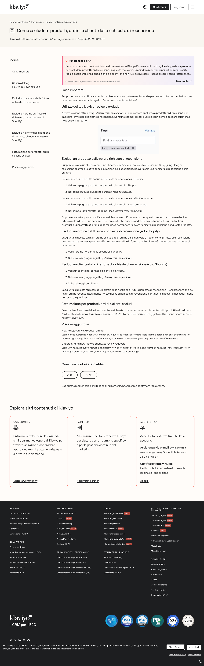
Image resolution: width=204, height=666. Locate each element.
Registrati (179, 7)
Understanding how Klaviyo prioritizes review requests (93, 343)
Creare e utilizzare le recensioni (61, 22)
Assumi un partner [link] (88, 480)
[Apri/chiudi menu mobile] (192, 7)
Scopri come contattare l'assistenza (143, 385)
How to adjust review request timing (83, 330)
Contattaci (159, 7)
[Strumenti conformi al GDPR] (188, 620)
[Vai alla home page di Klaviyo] (19, 7)
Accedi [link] (144, 480)
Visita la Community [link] (25, 480)
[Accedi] (145, 7)
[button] (128, 141)
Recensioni (36, 22)
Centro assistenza (19, 22)
